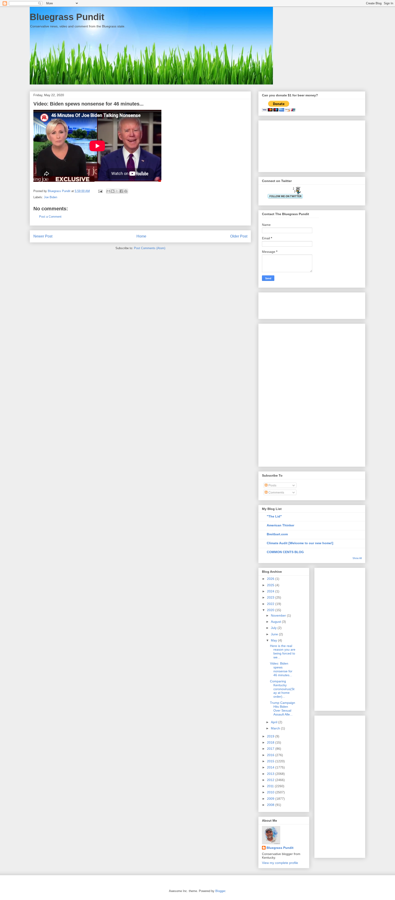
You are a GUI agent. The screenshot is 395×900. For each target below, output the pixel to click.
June (275, 634)
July (274, 628)
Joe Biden (50, 197)
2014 (271, 767)
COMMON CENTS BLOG (285, 552)
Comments (275, 492)
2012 (271, 780)
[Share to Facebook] (121, 191)
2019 (271, 736)
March (276, 728)
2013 (271, 774)
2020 (271, 610)
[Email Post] (100, 191)
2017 (271, 748)
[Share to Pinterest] (125, 191)
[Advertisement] (285, 145)
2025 (271, 585)
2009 (271, 798)
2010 (271, 792)
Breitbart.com (277, 534)
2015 (271, 761)
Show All (357, 558)
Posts (271, 485)
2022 (271, 604)
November (279, 615)
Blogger (220, 891)
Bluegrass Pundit (67, 17)
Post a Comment (50, 216)
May (274, 640)
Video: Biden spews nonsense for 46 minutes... (281, 669)
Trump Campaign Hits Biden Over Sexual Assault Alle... (282, 708)
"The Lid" (274, 516)
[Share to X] (117, 191)
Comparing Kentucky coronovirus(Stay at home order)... (282, 688)
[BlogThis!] (112, 191)
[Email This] (108, 191)
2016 (271, 755)
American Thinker (280, 525)
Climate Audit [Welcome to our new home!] (300, 543)
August (276, 621)
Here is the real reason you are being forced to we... (282, 651)
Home (141, 236)
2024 (271, 591)
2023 (271, 597)
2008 (271, 805)
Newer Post (42, 236)
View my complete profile (280, 863)
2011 (271, 786)
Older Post (238, 236)
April (274, 722)
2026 (271, 579)
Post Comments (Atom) (149, 248)
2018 (271, 742)
